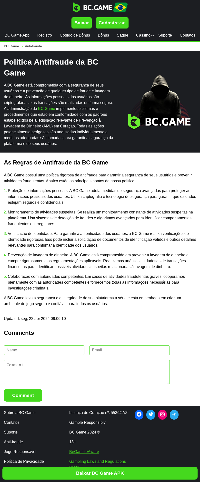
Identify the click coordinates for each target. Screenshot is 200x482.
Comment (23, 395)
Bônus (103, 35)
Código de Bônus (75, 35)
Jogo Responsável (20, 452)
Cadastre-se (112, 22)
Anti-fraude (13, 442)
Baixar (81, 22)
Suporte (165, 35)
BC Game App (17, 35)
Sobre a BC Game (20, 413)
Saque (122, 35)
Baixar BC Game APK (100, 473)
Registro (44, 35)
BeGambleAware (84, 452)
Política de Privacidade (24, 461)
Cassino (143, 35)
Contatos (187, 35)
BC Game (46, 108)
